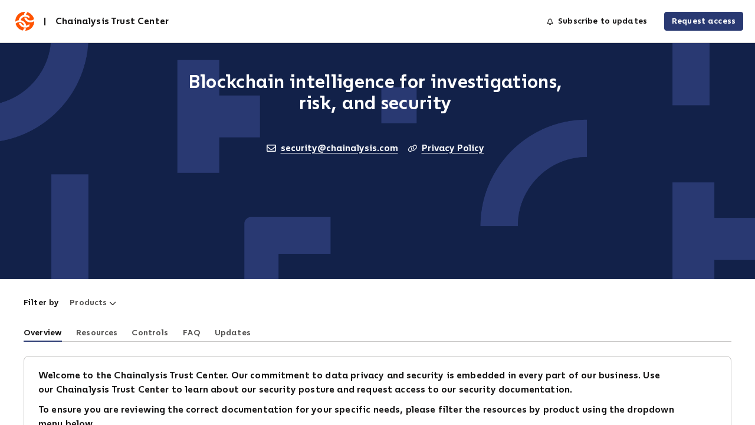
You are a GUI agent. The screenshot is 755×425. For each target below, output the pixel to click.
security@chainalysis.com (339, 147)
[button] (92, 302)
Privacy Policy (453, 147)
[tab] (43, 332)
